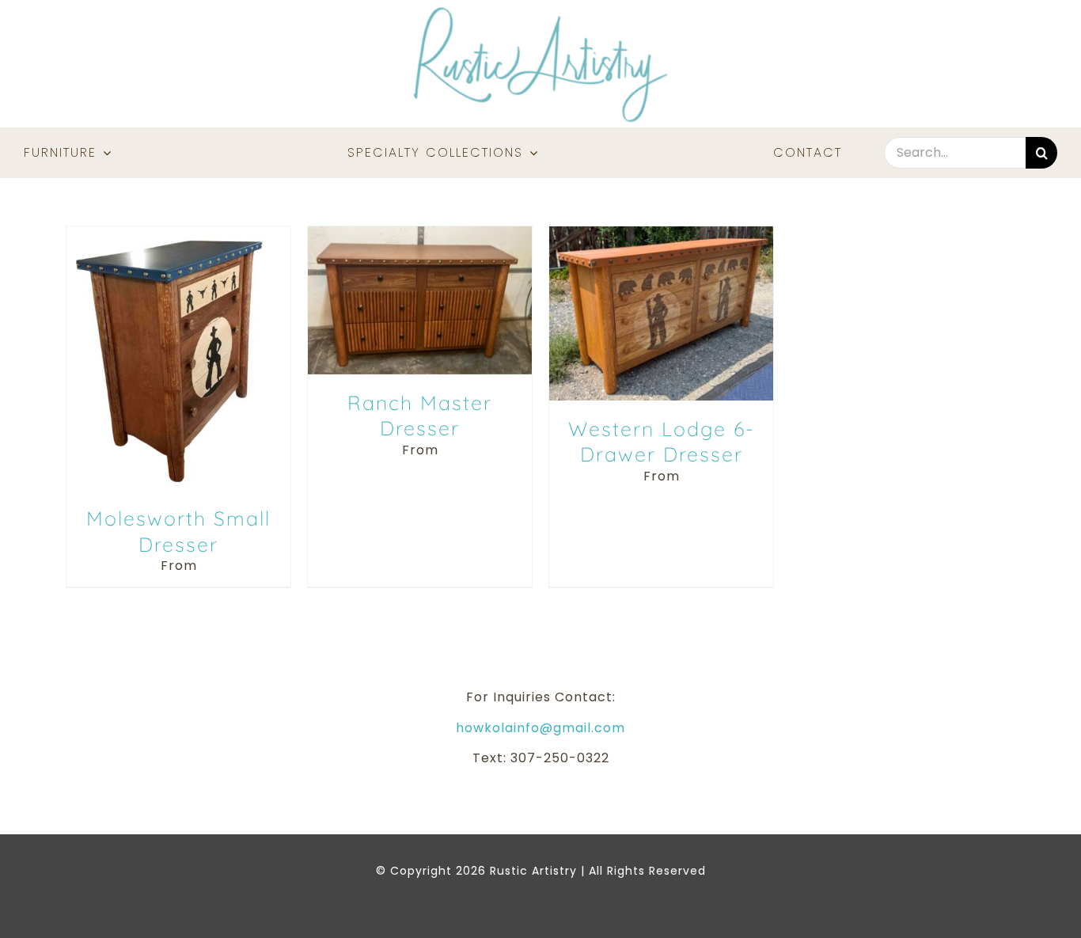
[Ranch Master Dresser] (420, 235)
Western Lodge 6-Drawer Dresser (661, 441)
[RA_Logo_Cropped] (540, 12)
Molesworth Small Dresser (178, 531)
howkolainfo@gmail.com (540, 728)
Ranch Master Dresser (419, 415)
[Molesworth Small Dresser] (178, 235)
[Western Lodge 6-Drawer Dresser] (661, 235)
